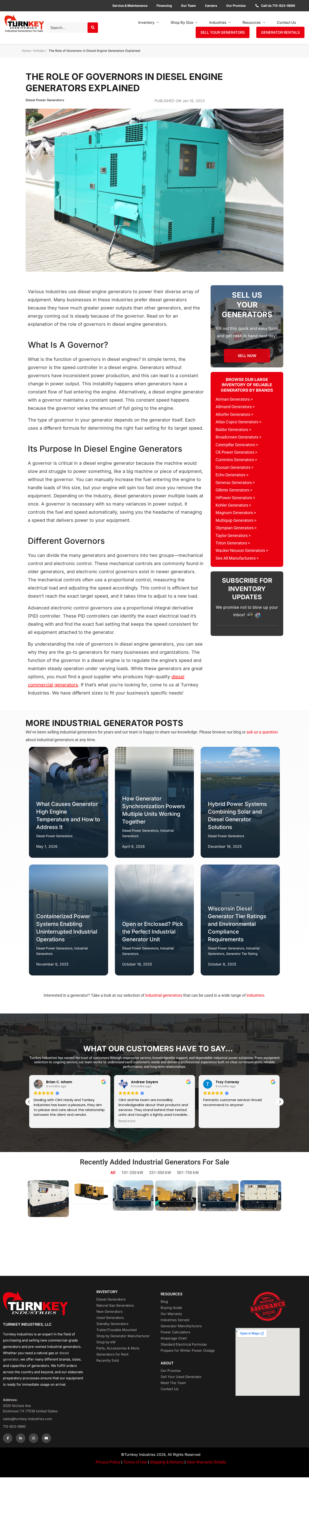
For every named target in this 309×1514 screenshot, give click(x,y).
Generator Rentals (280, 32)
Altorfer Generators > (234, 414)
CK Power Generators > (236, 452)
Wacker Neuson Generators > (242, 550)
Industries (217, 22)
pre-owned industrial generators (54, 1346)
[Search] (93, 27)
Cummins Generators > (236, 459)
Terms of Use (135, 1462)
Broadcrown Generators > (238, 437)
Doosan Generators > (234, 467)
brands (64, 1359)
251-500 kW (160, 1172)
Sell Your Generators (222, 32)
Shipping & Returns (167, 1462)
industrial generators (78, 732)
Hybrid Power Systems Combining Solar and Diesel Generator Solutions (237, 815)
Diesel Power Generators (45, 100)
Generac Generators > (235, 482)
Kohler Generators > (233, 505)
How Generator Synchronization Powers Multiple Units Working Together (153, 810)
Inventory (146, 22)
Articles (38, 51)
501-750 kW (188, 1172)
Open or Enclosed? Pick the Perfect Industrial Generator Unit (152, 932)
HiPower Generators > (235, 497)
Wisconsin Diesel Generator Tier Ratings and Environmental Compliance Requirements (237, 924)
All (112, 1172)
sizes (76, 1359)
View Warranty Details (206, 1462)
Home (26, 51)
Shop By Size (182, 22)
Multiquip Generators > (236, 520)
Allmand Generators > (235, 406)
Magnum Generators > (236, 512)
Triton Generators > (233, 543)
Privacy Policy (108, 1462)
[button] (279, 1101)
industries (255, 995)
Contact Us (286, 22)
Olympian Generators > (236, 527)
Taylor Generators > (233, 535)
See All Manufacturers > (237, 558)
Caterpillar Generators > (237, 444)
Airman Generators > (234, 399)
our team (130, 732)
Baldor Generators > (233, 429)
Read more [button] (127, 1121)
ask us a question (262, 732)
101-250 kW (132, 1172)
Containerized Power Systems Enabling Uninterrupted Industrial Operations (66, 928)
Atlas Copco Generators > (238, 421)
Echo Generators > (232, 474)
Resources (251, 22)
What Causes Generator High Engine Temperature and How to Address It (68, 815)
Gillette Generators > (234, 490)
